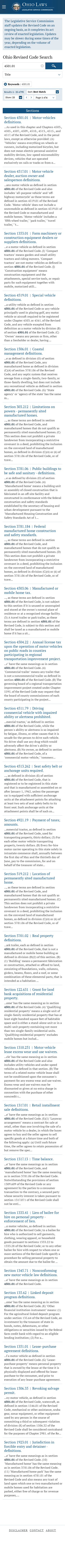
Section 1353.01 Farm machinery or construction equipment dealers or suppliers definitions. (32, 237)
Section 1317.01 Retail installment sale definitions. (32, 1107)
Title (8, 74)
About (51, 1530)
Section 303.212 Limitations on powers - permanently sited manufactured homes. (29, 410)
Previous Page (25, 97)
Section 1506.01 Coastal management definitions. (24, 351)
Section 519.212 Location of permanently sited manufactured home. (29, 877)
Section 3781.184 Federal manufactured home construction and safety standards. (30, 530)
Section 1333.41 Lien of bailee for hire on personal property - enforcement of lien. (31, 1216)
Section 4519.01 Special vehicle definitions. (30, 297)
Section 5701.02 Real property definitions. (28, 937)
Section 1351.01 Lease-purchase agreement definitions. (30, 1348)
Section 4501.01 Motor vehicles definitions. (29, 119)
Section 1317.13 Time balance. (29, 1159)
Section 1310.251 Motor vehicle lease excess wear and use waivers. (31, 1049)
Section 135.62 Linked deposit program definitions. (28, 1294)
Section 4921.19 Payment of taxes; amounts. (32, 822)
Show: (10, 97)
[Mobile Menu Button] (4, 7)
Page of (41, 97)
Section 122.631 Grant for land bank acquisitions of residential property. (29, 993)
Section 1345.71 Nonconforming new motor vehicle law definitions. (31, 1272)
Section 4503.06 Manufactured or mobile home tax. (31, 590)
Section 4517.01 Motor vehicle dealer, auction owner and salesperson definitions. (28, 175)
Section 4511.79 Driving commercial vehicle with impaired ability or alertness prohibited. (30, 712)
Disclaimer (18, 1530)
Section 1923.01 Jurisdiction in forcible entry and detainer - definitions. (29, 1446)
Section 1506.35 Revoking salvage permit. (31, 1390)
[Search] (53, 65)
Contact (37, 1530)
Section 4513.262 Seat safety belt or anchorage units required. (33, 768)
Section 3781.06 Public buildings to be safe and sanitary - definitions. (32, 470)
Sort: (37, 91)
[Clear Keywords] (42, 65)
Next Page (29, 97)
